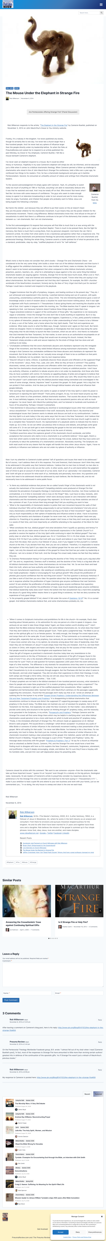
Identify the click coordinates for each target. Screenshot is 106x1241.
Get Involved (42, 1229)
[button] (102, 1216)
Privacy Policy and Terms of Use (81, 1237)
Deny (78, 1232)
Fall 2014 (9, 88)
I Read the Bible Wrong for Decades (29, 1144)
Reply (100, 1020)
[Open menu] (101, 4)
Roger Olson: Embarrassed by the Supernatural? (39, 845)
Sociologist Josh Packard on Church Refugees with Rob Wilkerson (45, 843)
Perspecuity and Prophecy (60, 712)
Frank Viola (21, 1150)
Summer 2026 (30, 1100)
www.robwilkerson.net (29, 833)
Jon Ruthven (14, 930)
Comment (7, 961)
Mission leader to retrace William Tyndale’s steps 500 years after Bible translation (47, 1198)
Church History (20, 1154)
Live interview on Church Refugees (34, 848)
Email (58, 993)
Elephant (10, 862)
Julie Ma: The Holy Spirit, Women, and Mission (33, 1130)
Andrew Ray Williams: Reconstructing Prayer (32, 1117)
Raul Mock (21, 1204)
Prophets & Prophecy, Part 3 (58, 741)
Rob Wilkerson (14, 98)
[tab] (48, 938)
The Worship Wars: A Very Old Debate (30, 1103)
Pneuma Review (17, 1042)
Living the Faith (20, 1100)
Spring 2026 (29, 1181)
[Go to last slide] (5, 910)
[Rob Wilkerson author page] (7, 98)
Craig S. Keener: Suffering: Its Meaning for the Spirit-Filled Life (39, 1184)
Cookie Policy (67, 1237)
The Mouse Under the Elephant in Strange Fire (38, 850)
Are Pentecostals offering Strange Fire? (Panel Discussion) (53, 112)
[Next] (100, 910)
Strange (33, 862)
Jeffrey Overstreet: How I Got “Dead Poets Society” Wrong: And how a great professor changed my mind (58, 852)
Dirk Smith (21, 1163)
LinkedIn (65, 833)
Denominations (21, 1171)
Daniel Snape (22, 1123)
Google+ (43, 833)
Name (6, 993)
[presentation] (26, 901)
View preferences (95, 1232)
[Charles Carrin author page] (60, 926)
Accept (60, 1232)
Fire (17, 862)
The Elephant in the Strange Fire (53, 125)
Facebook (58, 833)
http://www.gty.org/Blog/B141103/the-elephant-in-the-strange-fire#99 (66, 1077)
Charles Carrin (67, 927)
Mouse (24, 862)
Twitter (50, 833)
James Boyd (22, 1109)
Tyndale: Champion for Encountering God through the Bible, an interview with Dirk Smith (50, 1157)
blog (94, 203)
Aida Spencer (22, 1190)
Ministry (18, 1168)
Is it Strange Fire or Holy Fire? (73, 922)
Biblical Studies (20, 1141)
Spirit (17, 88)
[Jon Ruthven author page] (7, 930)
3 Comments (93, 927)
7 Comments (35, 930)
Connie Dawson (23, 1136)
